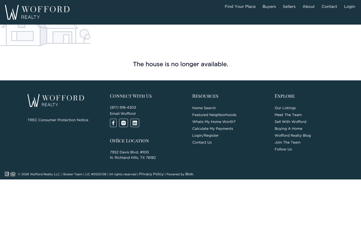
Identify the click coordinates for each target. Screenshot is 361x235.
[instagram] (123, 123)
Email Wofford (123, 114)
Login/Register (205, 135)
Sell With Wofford (290, 122)
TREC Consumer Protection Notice (58, 120)
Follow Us (283, 149)
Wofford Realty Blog (293, 135)
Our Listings (285, 108)
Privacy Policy (151, 174)
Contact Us (202, 142)
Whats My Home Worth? (214, 122)
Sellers (289, 7)
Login (349, 7)
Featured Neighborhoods (214, 115)
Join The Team (288, 142)
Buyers (269, 7)
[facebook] (113, 123)
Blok (189, 174)
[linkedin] (134, 123)
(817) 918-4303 (123, 107)
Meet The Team (288, 115)
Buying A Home (288, 129)
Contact (329, 7)
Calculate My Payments (212, 129)
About (309, 7)
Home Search (204, 108)
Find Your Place (240, 7)
